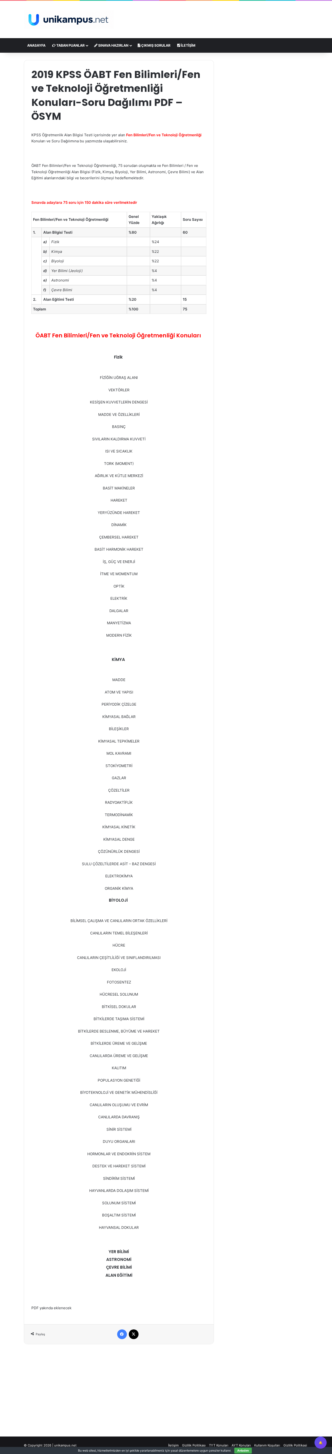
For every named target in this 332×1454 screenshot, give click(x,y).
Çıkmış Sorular (155, 45)
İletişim (187, 45)
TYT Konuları (218, 1445)
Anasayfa (36, 45)
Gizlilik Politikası (194, 1445)
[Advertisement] (214, 16)
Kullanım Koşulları (267, 1445)
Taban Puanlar (70, 45)
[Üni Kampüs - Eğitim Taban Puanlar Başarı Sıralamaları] (69, 19)
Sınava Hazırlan (112, 45)
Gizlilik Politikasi (295, 1445)
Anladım (243, 1450)
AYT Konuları (241, 1445)
